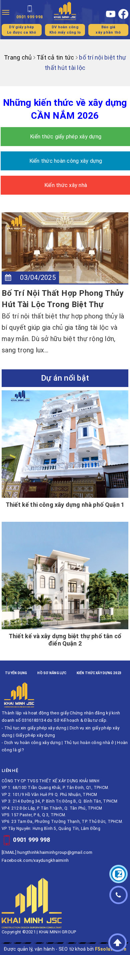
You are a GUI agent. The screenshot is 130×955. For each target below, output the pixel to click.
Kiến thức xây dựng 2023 (99, 673)
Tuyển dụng (16, 673)
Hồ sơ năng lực (51, 673)
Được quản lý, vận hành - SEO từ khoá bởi (65, 949)
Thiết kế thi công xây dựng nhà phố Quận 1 (65, 504)
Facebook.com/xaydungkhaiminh (35, 860)
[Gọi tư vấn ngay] (118, 895)
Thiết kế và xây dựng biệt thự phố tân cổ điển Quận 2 (65, 640)
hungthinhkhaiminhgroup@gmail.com (54, 852)
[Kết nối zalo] (118, 874)
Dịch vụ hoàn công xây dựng (32, 742)
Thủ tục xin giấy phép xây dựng (35, 727)
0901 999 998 (31, 839)
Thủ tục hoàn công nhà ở (89, 742)
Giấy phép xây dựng (35, 735)
